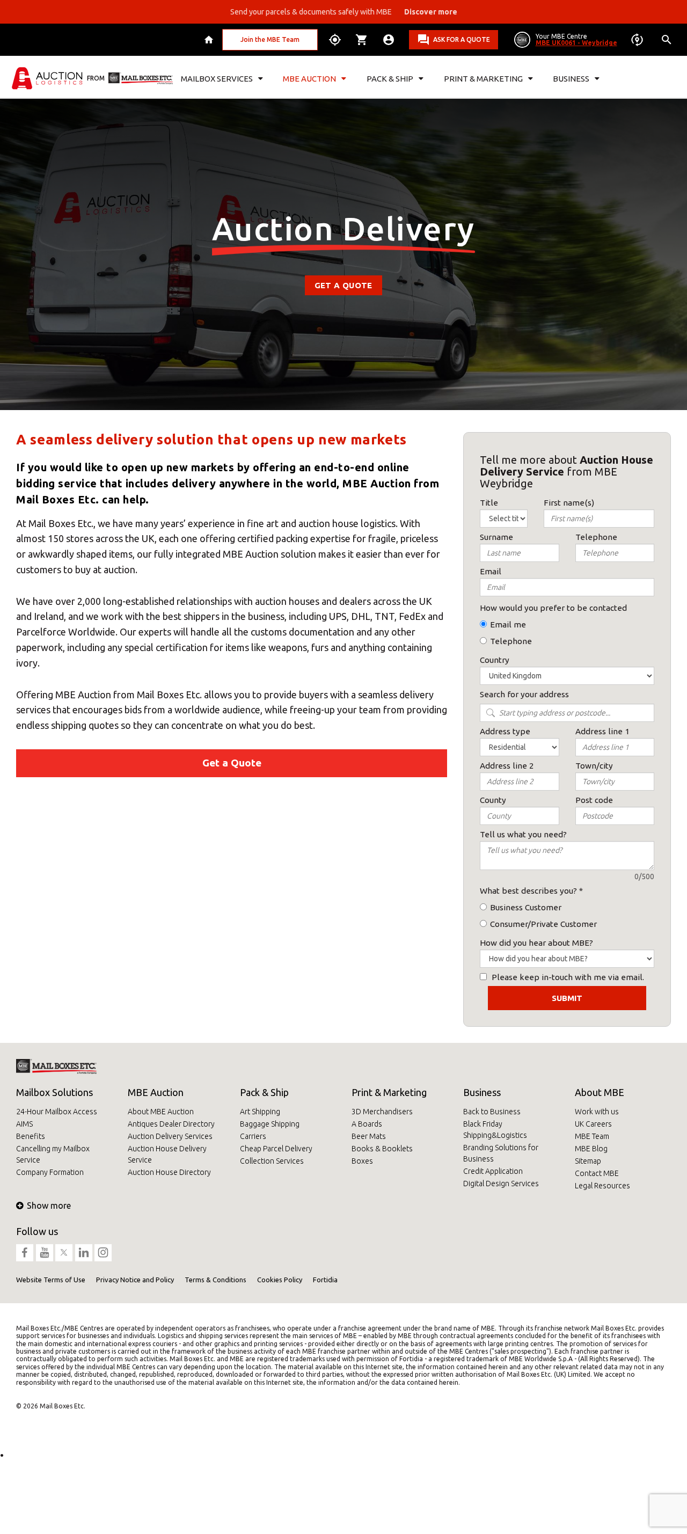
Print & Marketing (389, 1092)
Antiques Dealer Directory (171, 1124)
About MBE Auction (161, 1111)
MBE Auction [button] (309, 78)
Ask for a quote (461, 39)
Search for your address (524, 694)
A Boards (367, 1124)
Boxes (362, 1161)
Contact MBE (597, 1173)
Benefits (30, 1136)
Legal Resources (602, 1185)
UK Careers (593, 1124)
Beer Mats (369, 1136)
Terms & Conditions (215, 1279)
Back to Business (492, 1111)
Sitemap (588, 1161)
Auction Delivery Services (170, 1136)
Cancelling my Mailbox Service (53, 1154)
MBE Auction (156, 1092)
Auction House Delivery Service (167, 1154)
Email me (508, 624)
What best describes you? (528, 890)
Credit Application (493, 1171)
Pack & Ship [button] (390, 78)
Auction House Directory (169, 1172)
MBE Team (592, 1136)
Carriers (253, 1136)
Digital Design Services (501, 1183)
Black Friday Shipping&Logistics (495, 1129)
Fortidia (325, 1279)
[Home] (210, 39)
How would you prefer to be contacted (553, 607)
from (96, 78)
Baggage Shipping (269, 1124)
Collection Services (272, 1161)
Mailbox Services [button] (217, 78)
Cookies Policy (279, 1279)
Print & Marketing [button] (483, 78)
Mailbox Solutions (54, 1092)
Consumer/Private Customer (543, 924)
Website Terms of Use (50, 1279)
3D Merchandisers (382, 1111)
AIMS (24, 1124)
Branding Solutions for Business (500, 1153)
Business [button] (571, 78)
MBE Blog (591, 1148)
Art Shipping (260, 1111)
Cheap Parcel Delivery (276, 1148)
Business (482, 1092)
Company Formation (50, 1172)
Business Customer (525, 907)
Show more (49, 1205)
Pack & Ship (264, 1092)
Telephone (511, 641)
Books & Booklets (382, 1148)
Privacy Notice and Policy (135, 1279)
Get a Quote (343, 285)
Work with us (597, 1111)
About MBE (599, 1092)
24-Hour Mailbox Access (56, 1111)
